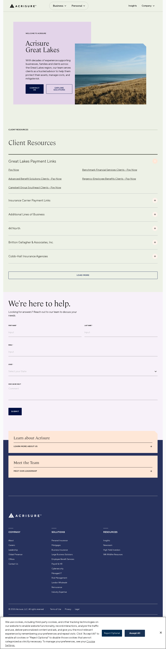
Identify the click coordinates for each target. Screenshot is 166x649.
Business (58, 5)
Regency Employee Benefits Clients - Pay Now (109, 178)
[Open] (155, 371)
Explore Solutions (59, 89)
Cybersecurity (57, 568)
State (10, 364)
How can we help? (14, 384)
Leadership (13, 550)
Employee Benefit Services (63, 559)
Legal (77, 609)
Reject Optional (112, 633)
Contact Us (13, 564)
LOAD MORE (83, 275)
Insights (132, 5)
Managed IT (57, 573)
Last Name (88, 325)
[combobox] (80, 371)
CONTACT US (34, 89)
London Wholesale (59, 582)
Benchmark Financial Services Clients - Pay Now (109, 169)
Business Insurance (60, 550)
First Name (12, 325)
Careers (11, 545)
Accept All (134, 633)
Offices (11, 559)
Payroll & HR (57, 564)
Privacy (68, 609)
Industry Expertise (59, 592)
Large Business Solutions (62, 554)
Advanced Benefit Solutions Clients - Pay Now (35, 178)
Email (10, 345)
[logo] (23, 6)
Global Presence (15, 554)
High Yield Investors (111, 550)
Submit (15, 411)
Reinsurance (57, 587)
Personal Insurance (60, 540)
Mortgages (56, 545)
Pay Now (13, 169)
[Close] (160, 632)
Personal (76, 5)
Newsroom (107, 545)
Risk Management (59, 578)
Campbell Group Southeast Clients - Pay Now (34, 187)
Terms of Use (55, 609)
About (11, 540)
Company (146, 5)
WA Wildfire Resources (113, 554)
